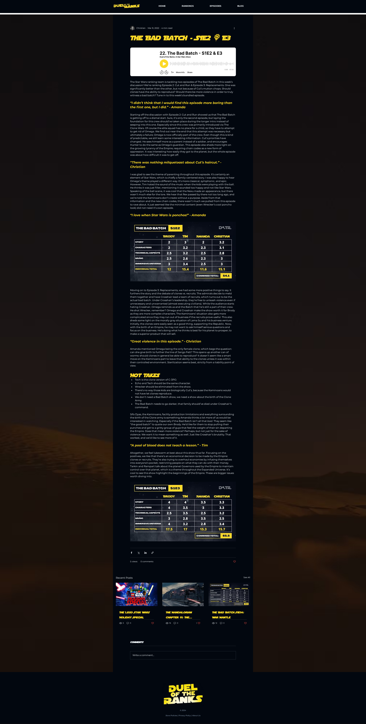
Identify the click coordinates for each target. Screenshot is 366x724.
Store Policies (171, 715)
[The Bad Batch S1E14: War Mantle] (229, 594)
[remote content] (183, 62)
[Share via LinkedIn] (145, 552)
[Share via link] (152, 552)
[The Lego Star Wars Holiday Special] (136, 594)
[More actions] (234, 28)
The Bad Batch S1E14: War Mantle (228, 614)
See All (246, 577)
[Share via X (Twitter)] (138, 552)
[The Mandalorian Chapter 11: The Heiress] (183, 594)
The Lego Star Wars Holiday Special (134, 614)
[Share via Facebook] (131, 552)
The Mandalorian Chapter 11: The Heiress (179, 614)
